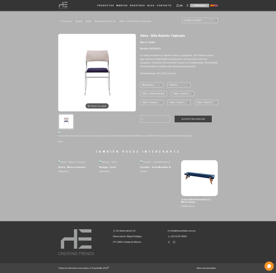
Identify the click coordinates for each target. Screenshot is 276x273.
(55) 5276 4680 (178, 236)
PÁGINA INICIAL (200, 5)
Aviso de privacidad (206, 268)
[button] (179, 5)
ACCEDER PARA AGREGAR (193, 119)
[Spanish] (212, 5)
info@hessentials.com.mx (183, 231)
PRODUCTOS (105, 5)
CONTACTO (164, 5)
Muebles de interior (105, 21)
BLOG (151, 5)
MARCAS (122, 5)
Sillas (88, 21)
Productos (66, 21)
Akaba (79, 21)
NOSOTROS (137, 5)
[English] (216, 5)
